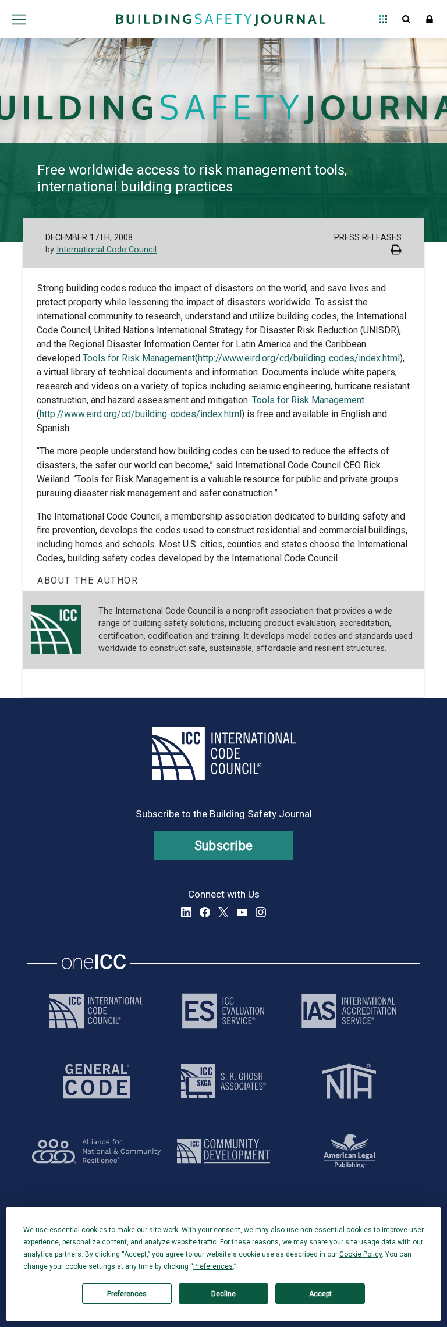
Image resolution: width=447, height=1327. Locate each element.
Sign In (429, 19)
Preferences (127, 1294)
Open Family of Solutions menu (383, 19)
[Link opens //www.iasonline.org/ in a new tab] (348, 1011)
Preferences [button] (213, 1266)
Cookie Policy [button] (360, 1254)
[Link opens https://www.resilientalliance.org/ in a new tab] (96, 1151)
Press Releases (368, 238)
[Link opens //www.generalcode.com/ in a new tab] (96, 1081)
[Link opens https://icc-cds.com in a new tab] (223, 1151)
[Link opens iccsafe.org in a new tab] (96, 1011)
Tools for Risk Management (139, 358)
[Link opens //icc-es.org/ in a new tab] (223, 1011)
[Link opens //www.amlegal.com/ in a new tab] (349, 1151)
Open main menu (18, 19)
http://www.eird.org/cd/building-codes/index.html (299, 358)
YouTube (242, 912)
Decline (223, 1294)
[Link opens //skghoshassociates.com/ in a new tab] (223, 1081)
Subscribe (223, 845)
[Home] (220, 19)
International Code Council (106, 250)
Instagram (261, 912)
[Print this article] (396, 251)
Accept (320, 1294)
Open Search (406, 19)
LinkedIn (186, 912)
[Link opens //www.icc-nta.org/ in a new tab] (349, 1081)
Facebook (205, 912)
